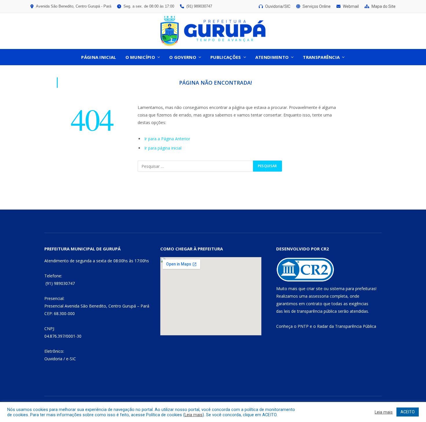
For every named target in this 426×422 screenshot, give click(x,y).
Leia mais (194, 414)
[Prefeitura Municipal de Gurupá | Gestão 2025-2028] (213, 31)
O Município (140, 57)
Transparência (321, 57)
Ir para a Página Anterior (167, 138)
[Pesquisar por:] (196, 166)
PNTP (303, 326)
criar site (315, 288)
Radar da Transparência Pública (346, 326)
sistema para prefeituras (353, 288)
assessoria (319, 296)
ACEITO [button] (407, 412)
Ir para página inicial (162, 148)
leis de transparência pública (310, 311)
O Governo (182, 57)
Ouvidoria (53, 358)
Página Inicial (98, 57)
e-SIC (71, 358)
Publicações (225, 57)
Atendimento (272, 57)
